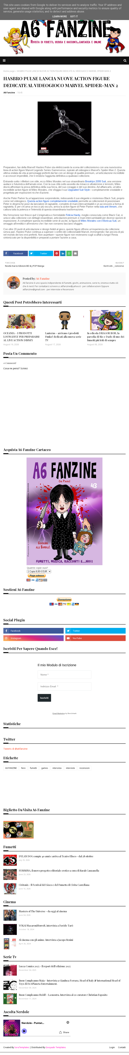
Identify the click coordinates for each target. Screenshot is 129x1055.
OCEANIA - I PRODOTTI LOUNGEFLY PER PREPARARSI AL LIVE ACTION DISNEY (21, 336)
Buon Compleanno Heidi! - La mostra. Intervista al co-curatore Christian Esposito (63, 994)
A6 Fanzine (9, 92)
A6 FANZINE (11, 768)
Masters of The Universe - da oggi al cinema (43, 911)
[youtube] (95, 638)
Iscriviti (44, 697)
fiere (23, 768)
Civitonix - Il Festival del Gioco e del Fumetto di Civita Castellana (54, 885)
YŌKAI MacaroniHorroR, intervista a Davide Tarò (46, 925)
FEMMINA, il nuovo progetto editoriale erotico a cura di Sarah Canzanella (59, 870)
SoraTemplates (21, 1047)
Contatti (122, 1047)
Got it (74, 16)
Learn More (59, 16)
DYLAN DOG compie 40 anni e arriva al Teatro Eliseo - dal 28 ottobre (56, 856)
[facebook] (33, 631)
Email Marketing (59, 713)
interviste (70, 768)
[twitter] (95, 631)
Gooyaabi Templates (56, 1047)
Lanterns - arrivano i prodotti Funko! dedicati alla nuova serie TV (63, 336)
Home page (9, 71)
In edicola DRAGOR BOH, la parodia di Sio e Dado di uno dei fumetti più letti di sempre (105, 336)
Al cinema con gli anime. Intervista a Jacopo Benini (46, 939)
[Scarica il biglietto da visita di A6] (18, 837)
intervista (57, 768)
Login (112, 1047)
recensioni (84, 768)
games (44, 768)
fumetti (33, 768)
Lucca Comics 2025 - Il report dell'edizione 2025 (45, 966)
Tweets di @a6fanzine (15, 748)
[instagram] (33, 638)
